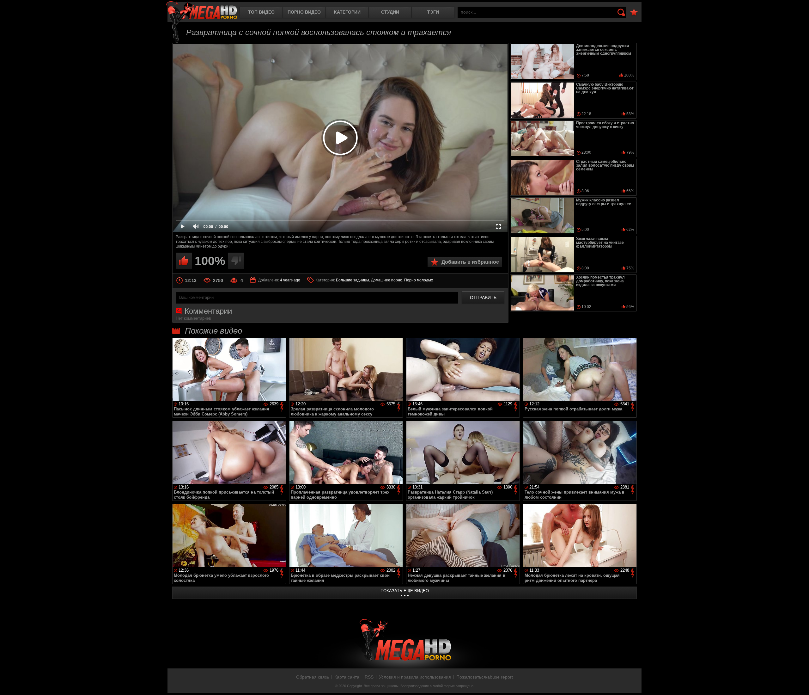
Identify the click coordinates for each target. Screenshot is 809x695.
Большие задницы (352, 280)
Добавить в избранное (470, 262)
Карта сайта (346, 677)
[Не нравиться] (236, 261)
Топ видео (261, 12)
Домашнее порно (386, 280)
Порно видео (304, 12)
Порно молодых (418, 280)
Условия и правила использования (415, 677)
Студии (390, 12)
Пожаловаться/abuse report (484, 677)
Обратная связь (312, 677)
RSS (369, 677)
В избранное (634, 12)
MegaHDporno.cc (201, 11)
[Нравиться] (184, 261)
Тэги (433, 12)
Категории (347, 12)
